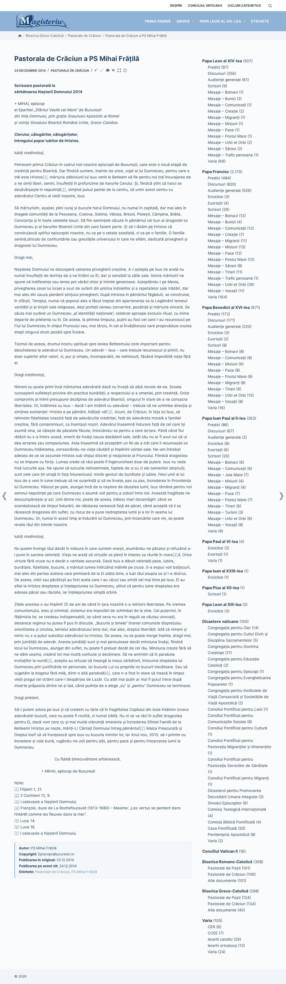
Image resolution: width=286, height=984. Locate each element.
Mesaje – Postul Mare (227, 136)
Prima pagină (158, 21)
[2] (63, 189)
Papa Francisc (215, 171)
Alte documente (222, 880)
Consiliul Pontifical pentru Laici (235, 709)
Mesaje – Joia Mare (225, 475)
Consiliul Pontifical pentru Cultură (237, 728)
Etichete (260, 21)
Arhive (183, 21)
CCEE (213, 933)
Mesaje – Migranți (224, 117)
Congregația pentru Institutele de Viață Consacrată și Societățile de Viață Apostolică (238, 696)
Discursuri (216, 73)
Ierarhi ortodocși (222, 945)
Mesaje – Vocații (222, 291)
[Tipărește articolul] (108, 70)
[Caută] (270, 5)
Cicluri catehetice (244, 5)
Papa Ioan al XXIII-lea (222, 571)
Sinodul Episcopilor (225, 803)
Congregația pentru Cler (229, 628)
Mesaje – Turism (222, 512)
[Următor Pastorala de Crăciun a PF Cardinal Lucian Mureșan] (281, 496)
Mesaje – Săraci (222, 149)
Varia (212, 161)
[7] (142, 728)
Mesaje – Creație (223, 111)
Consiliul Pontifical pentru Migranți (238, 778)
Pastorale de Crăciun (84, 35)
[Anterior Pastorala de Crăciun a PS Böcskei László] (4, 496)
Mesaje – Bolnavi (223, 92)
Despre (176, 5)
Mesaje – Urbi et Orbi (227, 142)
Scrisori (214, 86)
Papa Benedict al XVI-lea (226, 307)
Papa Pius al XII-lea (220, 587)
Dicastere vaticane (220, 621)
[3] (109, 412)
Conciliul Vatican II (205, 5)
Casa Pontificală (222, 828)
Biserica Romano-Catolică (227, 861)
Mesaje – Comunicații (227, 105)
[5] (49, 660)
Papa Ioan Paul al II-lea (223, 418)
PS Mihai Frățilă (84, 872)
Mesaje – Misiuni (223, 123)
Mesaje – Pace (221, 130)
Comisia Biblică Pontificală (231, 822)
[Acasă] (19, 35)
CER (211, 927)
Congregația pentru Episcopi (233, 671)
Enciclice (215, 197)
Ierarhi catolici (220, 939)
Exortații (215, 203)
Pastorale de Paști (224, 868)
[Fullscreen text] (120, 70)
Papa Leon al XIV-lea (220, 21)
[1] (45, 177)
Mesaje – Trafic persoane (230, 155)
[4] (175, 555)
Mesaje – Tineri (221, 272)
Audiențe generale (224, 79)
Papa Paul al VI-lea (220, 541)
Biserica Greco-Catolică (44, 35)
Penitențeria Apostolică (228, 834)
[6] (107, 673)
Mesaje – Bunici (222, 98)
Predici (214, 67)
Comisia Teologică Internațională (237, 809)
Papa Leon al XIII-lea (221, 604)
